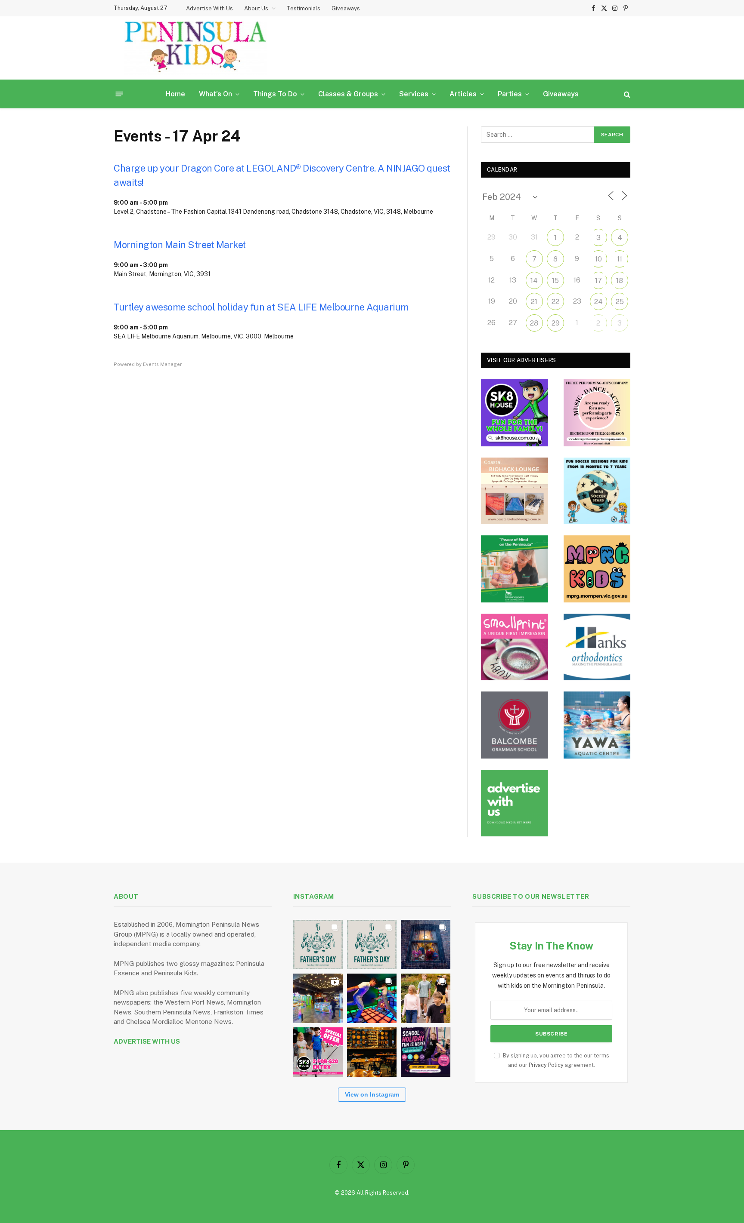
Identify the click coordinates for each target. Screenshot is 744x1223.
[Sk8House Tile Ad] (514, 412)
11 (619, 259)
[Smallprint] (514, 647)
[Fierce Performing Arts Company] (597, 412)
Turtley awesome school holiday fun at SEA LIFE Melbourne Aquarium (261, 307)
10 (598, 259)
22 (555, 302)
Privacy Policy (546, 1065)
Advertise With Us (209, 8)
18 (619, 281)
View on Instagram (372, 1094)
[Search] (626, 94)
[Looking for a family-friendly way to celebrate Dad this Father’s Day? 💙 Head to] (372, 944)
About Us (256, 8)
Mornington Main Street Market (180, 244)
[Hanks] (597, 647)
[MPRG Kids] (597, 568)
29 (556, 323)
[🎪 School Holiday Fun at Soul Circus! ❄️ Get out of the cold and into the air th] (425, 1052)
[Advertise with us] (514, 803)
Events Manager (162, 364)
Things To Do (275, 94)
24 (598, 302)
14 (534, 281)
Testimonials (303, 8)
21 (534, 302)
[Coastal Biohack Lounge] (514, 491)
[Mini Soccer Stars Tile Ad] (597, 491)
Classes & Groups (348, 94)
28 (534, 323)
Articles (463, 94)
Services (413, 94)
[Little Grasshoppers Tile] (514, 568)
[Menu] (119, 94)
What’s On (215, 94)
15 (555, 281)
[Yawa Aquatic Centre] (597, 725)
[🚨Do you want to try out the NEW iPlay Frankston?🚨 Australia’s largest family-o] (372, 998)
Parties (510, 94)
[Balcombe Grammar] (514, 725)
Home (175, 94)
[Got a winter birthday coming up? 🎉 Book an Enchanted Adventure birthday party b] (425, 998)
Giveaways (346, 8)
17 (598, 281)
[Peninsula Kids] (195, 48)
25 (620, 302)
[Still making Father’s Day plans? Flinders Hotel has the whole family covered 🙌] (318, 944)
